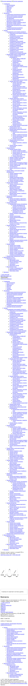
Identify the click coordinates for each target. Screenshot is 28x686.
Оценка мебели (13, 232)
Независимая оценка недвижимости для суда (16, 127)
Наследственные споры (16, 261)
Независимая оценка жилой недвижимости (17, 140)
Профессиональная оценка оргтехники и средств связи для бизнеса (18, 237)
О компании (7, 3)
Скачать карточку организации (8, 623)
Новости (9, 9)
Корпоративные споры (15, 269)
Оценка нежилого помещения (17, 62)
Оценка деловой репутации (17, 181)
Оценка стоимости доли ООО (17, 157)
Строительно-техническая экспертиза (16, 14)
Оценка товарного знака (16, 173)
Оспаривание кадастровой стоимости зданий (16, 47)
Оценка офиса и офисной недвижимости (19, 59)
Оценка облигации (17, 156)
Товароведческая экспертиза (14, 29)
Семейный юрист (14, 262)
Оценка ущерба (10, 244)
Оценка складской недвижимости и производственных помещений (17, 71)
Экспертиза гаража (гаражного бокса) (16, 22)
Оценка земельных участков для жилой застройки (20, 136)
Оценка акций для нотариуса (20, 152)
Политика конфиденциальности (11, 624)
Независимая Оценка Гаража (20, 79)
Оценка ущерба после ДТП (16, 250)
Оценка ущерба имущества (16, 248)
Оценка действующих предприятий (15, 160)
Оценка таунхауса (17, 138)
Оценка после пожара (15, 246)
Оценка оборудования (12, 182)
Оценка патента (14, 174)
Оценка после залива (15, 245)
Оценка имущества (11, 225)
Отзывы (9, 10)
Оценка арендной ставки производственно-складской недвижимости (20, 88)
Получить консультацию (7, 612)
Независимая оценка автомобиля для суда (18, 211)
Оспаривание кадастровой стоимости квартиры (16, 36)
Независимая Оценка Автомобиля (18, 204)
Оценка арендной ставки (16, 81)
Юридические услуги (9, 257)
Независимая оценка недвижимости (16, 54)
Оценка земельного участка (17, 98)
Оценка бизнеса (11, 148)
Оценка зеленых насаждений (20, 125)
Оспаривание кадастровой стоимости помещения (16, 44)
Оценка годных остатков (16, 252)
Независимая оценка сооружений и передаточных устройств (20, 66)
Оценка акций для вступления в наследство (19, 154)
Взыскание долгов (14, 265)
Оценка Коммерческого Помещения (19, 78)
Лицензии (9, 11)
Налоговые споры (14, 270)
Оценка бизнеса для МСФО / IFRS (18, 164)
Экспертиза (6, 13)
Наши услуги (10, 6)
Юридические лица (12, 266)
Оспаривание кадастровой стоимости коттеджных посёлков (18, 52)
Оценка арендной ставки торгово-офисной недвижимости (19, 84)
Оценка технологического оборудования (16, 184)
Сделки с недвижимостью (16, 268)
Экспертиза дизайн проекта (14, 23)
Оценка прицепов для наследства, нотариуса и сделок (18, 223)
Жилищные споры (14, 260)
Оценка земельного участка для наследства (20, 103)
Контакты (6, 272)
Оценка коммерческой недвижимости (15, 56)
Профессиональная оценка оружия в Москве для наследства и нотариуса (18, 241)
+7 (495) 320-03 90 (5, 602)
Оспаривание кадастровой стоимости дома (16, 39)
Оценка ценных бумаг (15, 149)
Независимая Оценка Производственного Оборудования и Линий (16, 188)
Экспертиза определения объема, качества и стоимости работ (15, 20)
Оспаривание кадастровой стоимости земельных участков (17, 41)
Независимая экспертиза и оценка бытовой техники (18, 234)
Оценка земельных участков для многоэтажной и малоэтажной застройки (20, 117)
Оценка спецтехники (15, 216)
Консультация (4, 277)
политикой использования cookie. (18, 683)
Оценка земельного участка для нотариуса (20, 100)
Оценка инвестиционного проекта (18, 162)
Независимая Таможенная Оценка (15, 256)
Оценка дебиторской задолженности (15, 166)
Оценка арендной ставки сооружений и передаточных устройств (20, 96)
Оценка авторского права (16, 180)
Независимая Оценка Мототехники (15, 220)
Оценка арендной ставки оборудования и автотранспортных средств (19, 92)
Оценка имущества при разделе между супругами (18, 230)
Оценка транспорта (12, 202)
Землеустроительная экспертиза (15, 15)
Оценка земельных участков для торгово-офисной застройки (20, 109)
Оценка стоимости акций (19, 150)
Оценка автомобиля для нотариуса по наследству (19, 206)
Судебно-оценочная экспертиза (15, 27)
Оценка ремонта (14, 249)
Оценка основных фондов (16, 158)
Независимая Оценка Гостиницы (18, 75)
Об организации (11, 5)
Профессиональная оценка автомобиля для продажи (19, 208)
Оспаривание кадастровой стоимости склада (16, 50)
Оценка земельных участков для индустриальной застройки (20, 113)
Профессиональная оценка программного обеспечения (17, 178)
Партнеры (9, 7)
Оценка (5, 30)
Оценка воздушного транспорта (18, 198)
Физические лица (11, 258)
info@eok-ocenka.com (6, 276)
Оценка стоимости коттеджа (20, 134)
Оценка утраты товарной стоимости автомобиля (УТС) (17, 254)
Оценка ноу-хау (14, 176)
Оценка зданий (16, 63)
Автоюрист (12, 264)
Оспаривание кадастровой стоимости (16, 31)
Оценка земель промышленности (17, 123)
